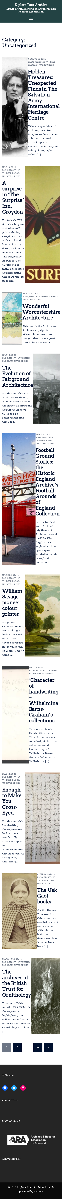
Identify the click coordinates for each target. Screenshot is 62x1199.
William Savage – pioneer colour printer (12, 602)
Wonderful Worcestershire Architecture (41, 312)
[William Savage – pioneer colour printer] (42, 615)
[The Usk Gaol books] (19, 911)
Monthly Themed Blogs (43, 296)
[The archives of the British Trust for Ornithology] (45, 996)
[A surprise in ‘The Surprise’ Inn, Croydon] (42, 224)
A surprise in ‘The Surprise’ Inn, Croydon (13, 197)
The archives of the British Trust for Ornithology (16, 983)
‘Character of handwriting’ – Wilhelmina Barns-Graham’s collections (44, 700)
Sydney (38, 1191)
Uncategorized (45, 65)
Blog (31, 62)
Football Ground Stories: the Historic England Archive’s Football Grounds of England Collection (48, 482)
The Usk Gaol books (47, 896)
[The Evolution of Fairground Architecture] (46, 389)
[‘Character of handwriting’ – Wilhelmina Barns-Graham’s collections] (15, 714)
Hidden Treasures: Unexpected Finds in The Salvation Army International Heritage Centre (44, 95)
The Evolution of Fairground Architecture (17, 376)
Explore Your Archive (31, 5)
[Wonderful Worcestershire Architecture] (12, 318)
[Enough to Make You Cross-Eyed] (42, 818)
